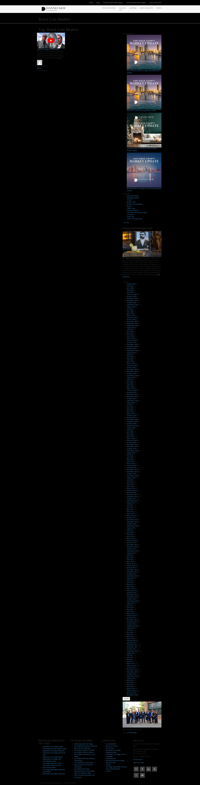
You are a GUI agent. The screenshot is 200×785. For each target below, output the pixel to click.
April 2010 (130, 686)
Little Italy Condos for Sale (52, 765)
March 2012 (131, 638)
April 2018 (130, 486)
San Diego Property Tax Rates (84, 750)
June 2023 (130, 357)
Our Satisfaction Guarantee (83, 763)
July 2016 (130, 530)
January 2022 (131, 392)
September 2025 (132, 305)
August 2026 (131, 284)
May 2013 (130, 609)
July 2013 (130, 605)
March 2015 (131, 563)
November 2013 (132, 597)
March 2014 (131, 588)
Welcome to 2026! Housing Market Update (141, 111)
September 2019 (132, 451)
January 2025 (131, 319)
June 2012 (130, 632)
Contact (158, 8)
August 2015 (131, 553)
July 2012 (130, 630)
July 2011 (130, 655)
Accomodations (111, 744)
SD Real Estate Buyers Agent (136, 3)
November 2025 (132, 300)
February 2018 (132, 490)
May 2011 (130, 659)
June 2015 (130, 557)
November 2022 (132, 371)
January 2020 (131, 442)
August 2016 (131, 528)
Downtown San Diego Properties (54, 751)
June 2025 (130, 311)
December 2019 (132, 444)
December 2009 (132, 695)
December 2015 (132, 545)
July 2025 (130, 309)
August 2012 (131, 628)
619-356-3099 (132, 733)
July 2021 (130, 405)
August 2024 (131, 328)
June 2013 (130, 607)
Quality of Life (110, 763)
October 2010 (131, 674)
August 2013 (131, 603)
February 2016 (132, 540)
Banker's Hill (131, 202)
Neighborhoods (122, 9)
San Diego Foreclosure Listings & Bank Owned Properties (85, 747)
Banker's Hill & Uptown (135, 204)
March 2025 (131, 315)
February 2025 (132, 317)
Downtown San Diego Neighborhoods (113, 751)
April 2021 (130, 411)
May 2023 (130, 359)
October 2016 (131, 524)
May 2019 (130, 459)
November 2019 (132, 447)
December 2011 (132, 645)
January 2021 (131, 417)
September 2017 (132, 501)
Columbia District (133, 210)
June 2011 (130, 657)
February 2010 (132, 691)
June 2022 (130, 382)
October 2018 (131, 474)
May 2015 (130, 559)
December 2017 (132, 495)
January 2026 (131, 296)
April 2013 (130, 611)
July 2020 (130, 430)
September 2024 (132, 326)
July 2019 (130, 455)
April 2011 (130, 661)
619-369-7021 (137, 759)
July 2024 (130, 330)
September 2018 (132, 476)
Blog (98, 3)
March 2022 (131, 388)
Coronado (130, 215)
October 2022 (131, 374)
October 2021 (131, 399)
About (91, 3)
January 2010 (131, 693)
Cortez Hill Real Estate (134, 219)
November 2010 (132, 672)
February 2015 (132, 565)
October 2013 (131, 599)
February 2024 (132, 340)
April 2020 (130, 436)
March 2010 (131, 689)
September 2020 (132, 426)
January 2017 (131, 517)
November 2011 (132, 647)
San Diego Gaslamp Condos (52, 763)
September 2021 (132, 401)
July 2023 (130, 355)
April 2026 (130, 292)
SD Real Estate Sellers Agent (113, 3)
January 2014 (131, 593)
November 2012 (132, 622)
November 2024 (132, 323)
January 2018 (131, 492)
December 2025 (132, 298)
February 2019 (132, 465)
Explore (108, 765)
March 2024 (131, 338)
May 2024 (130, 334)
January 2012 (131, 643)
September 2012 (132, 626)
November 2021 (132, 396)
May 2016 (130, 534)
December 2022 (132, 369)
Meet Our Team (138, 763)
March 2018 (131, 488)
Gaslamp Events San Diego (115, 761)
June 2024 (130, 332)
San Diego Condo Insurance (84, 752)
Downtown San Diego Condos (53, 747)
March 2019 (131, 463)
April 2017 (130, 511)
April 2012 (130, 636)
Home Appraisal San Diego (83, 744)
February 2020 (132, 440)
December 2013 (132, 595)
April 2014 (130, 586)
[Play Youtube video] (51, 40)
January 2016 (131, 543)
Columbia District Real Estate (137, 212)
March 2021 (131, 413)
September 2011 (132, 651)
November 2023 (132, 346)
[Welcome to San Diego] (53, 8)
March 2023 (131, 363)
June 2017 (130, 507)
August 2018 (131, 478)
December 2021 (132, 394)
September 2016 (132, 526)
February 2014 (132, 590)
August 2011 (131, 653)
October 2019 (131, 449)
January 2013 (131, 618)
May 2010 (130, 684)
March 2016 (131, 538)
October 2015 (131, 549)
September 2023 (132, 351)
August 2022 (131, 378)
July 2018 (130, 480)
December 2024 (132, 321)
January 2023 (131, 367)
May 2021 (130, 409)
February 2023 (132, 365)
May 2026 (130, 290)
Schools (108, 771)
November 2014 (132, 572)
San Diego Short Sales (81, 769)
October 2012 (131, 624)
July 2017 (130, 505)
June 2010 (130, 682)
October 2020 (131, 424)
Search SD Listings (109, 8)
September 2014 (132, 576)
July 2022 (130, 380)
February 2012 (132, 641)
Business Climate (112, 746)
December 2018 (132, 469)
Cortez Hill (130, 217)
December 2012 (132, 620)
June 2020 (130, 432)
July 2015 (130, 555)
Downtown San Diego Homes (53, 757)
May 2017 (130, 509)
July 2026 (130, 286)
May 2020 (130, 434)
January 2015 (131, 568)
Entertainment (111, 758)
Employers (109, 756)
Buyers (129, 206)
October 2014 (131, 574)
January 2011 (131, 668)
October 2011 (131, 649)
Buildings (133, 8)
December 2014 (132, 570)
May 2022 (130, 384)
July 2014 (130, 580)
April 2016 (130, 536)
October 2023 (131, 348)
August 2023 (131, 353)
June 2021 (130, 407)
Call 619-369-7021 (155, 3)
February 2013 (132, 616)
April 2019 (130, 461)
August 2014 (131, 578)
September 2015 (132, 551)
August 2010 (131, 678)
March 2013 (131, 613)
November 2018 (132, 472)
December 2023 (132, 344)
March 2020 (131, 438)
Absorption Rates (133, 196)
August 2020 (131, 428)
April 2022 (130, 386)
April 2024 (130, 336)
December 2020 (132, 419)
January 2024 (131, 342)
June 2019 (130, 457)
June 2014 (130, 582)
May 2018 (130, 484)
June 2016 (130, 532)
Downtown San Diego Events (116, 754)
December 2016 (132, 520)
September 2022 (132, 376)
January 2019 (131, 467)
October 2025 (131, 303)
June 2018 (130, 482)
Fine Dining (110, 748)
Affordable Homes (133, 198)
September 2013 (132, 601)
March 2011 (131, 664)
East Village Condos (49, 761)
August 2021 (131, 403)
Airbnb (129, 200)
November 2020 (132, 421)
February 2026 (132, 294)
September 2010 (132, 676)
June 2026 (130, 288)
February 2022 (132, 390)
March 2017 (131, 513)
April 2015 (130, 561)
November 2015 (132, 547)
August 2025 (131, 307)
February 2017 (132, 515)
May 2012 (130, 634)
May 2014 (130, 584)
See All (126, 223)
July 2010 (130, 680)
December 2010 (132, 670)
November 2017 (132, 497)
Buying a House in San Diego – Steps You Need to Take (84, 772)
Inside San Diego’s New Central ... (48, 49)
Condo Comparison (146, 8)
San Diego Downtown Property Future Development (116, 768)
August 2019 (131, 453)
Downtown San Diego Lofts (52, 759)
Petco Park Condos (49, 767)
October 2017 (131, 499)
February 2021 (132, 415)
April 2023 (130, 361)
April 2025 (130, 313)
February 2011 (132, 666)
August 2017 (131, 503)
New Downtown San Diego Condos (55, 749)
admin (39, 68)
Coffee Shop (131, 208)
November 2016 (132, 522)
